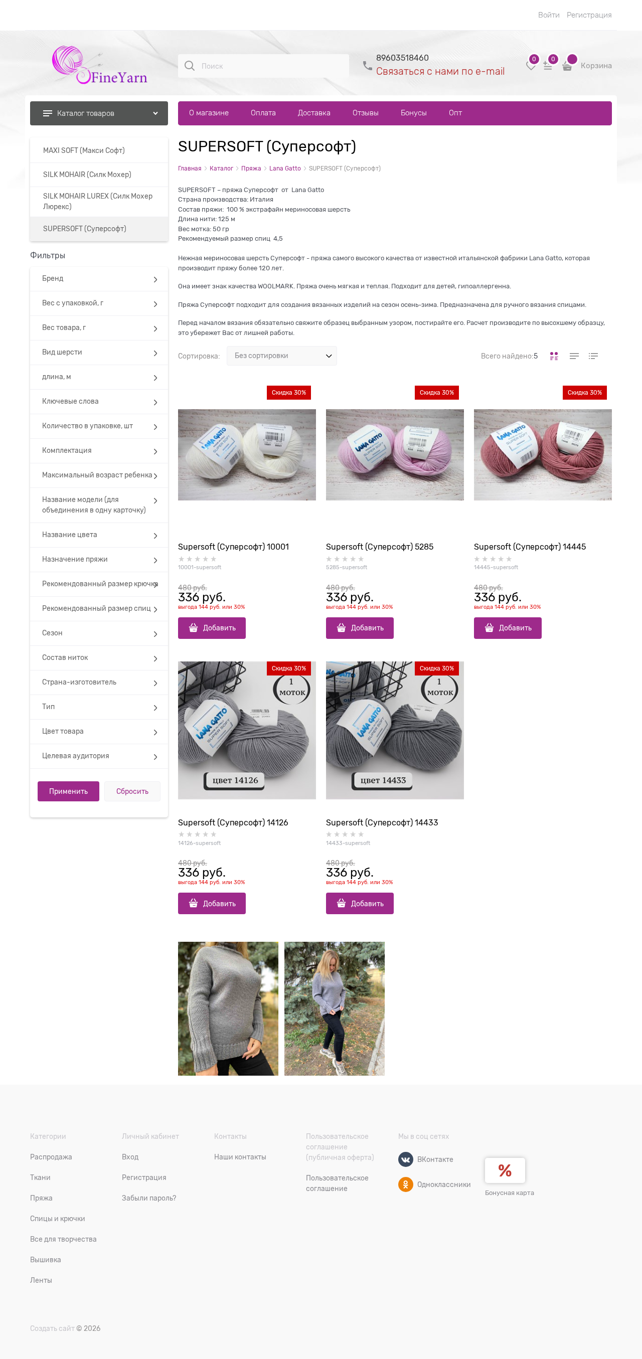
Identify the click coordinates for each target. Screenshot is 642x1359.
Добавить (219, 628)
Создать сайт (52, 1328)
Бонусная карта (509, 1193)
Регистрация (589, 15)
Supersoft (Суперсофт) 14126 (233, 822)
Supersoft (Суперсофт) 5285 (379, 547)
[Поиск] (189, 66)
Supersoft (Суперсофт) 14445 (530, 547)
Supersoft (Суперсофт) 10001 (233, 547)
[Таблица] (592, 356)
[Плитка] (554, 356)
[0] (531, 69)
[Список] (573, 356)
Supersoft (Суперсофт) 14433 (382, 822)
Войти (549, 15)
